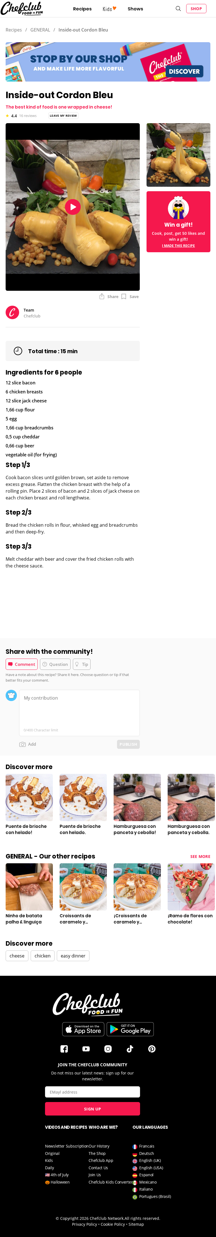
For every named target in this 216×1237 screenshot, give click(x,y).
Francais (146, 1146)
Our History (99, 1146)
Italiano (146, 1189)
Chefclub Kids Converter (110, 1182)
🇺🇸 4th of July (57, 1174)
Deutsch (146, 1153)
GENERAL (40, 30)
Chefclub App (101, 1160)
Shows (135, 9)
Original (52, 1153)
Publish (128, 744)
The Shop (97, 1153)
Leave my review (63, 116)
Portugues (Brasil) (155, 1196)
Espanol (146, 1174)
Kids (49, 1160)
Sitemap (136, 1224)
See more (200, 856)
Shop (196, 8)
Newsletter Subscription (67, 1146)
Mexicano (148, 1182)
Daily (49, 1167)
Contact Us (98, 1167)
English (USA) (151, 1167)
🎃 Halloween (57, 1182)
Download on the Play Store (130, 1029)
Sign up (92, 1109)
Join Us (95, 1174)
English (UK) (150, 1160)
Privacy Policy (84, 1224)
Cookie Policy (113, 1224)
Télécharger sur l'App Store (83, 1029)
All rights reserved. (142, 1218)
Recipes (82, 9)
